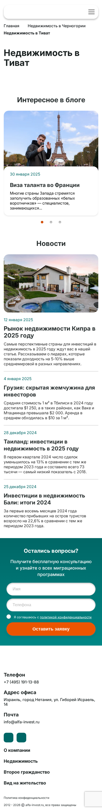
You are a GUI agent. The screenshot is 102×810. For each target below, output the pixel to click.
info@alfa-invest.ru (21, 722)
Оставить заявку (51, 629)
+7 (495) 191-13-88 (82, 12)
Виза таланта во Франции (45, 185)
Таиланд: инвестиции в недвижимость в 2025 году (41, 445)
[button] (42, 222)
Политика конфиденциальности (26, 798)
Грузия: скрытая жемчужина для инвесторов (49, 391)
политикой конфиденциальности (66, 617)
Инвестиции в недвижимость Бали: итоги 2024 (44, 499)
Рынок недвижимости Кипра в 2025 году (50, 332)
